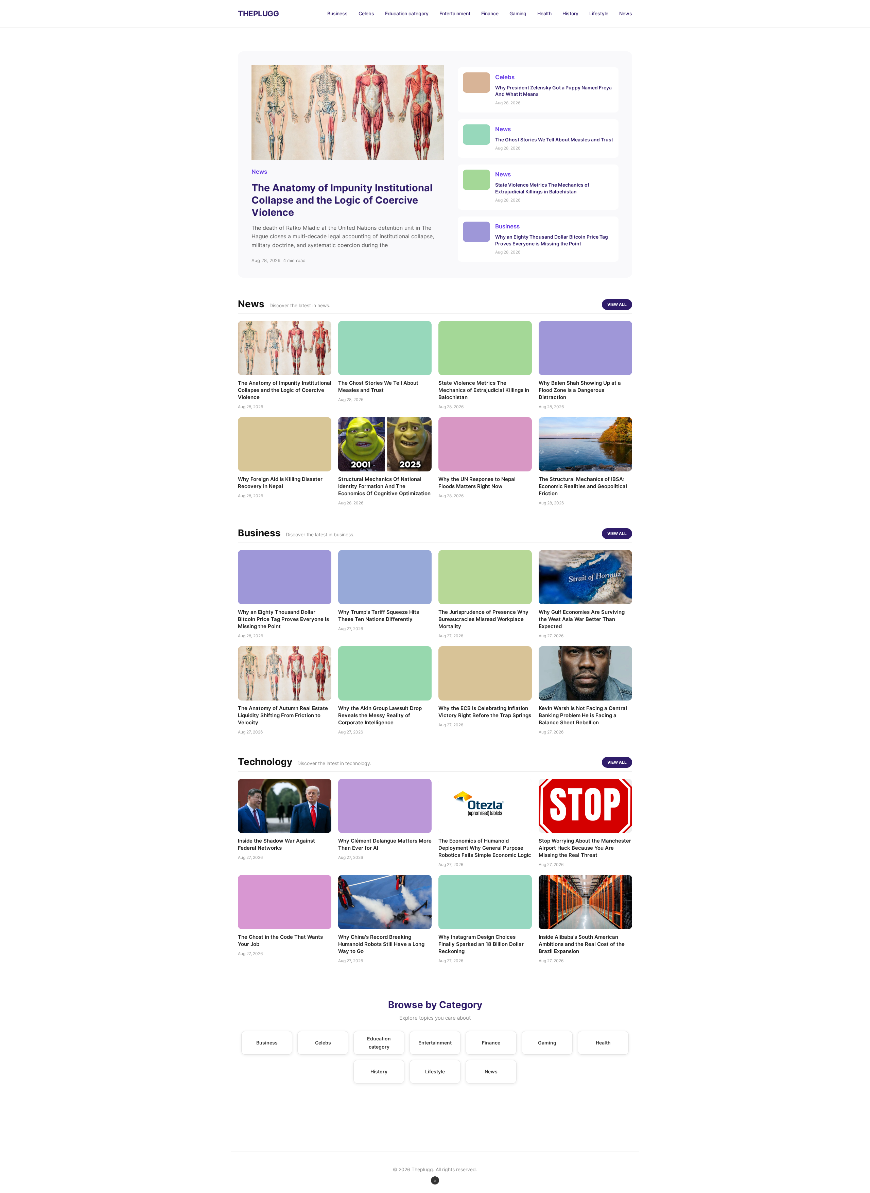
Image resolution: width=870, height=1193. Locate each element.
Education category (407, 13)
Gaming (517, 13)
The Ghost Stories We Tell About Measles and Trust (554, 139)
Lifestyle (598, 13)
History (570, 13)
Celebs (366, 13)
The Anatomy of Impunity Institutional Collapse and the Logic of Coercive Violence (342, 200)
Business (337, 13)
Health (544, 13)
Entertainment (454, 13)
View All (617, 304)
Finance (490, 13)
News (625, 13)
